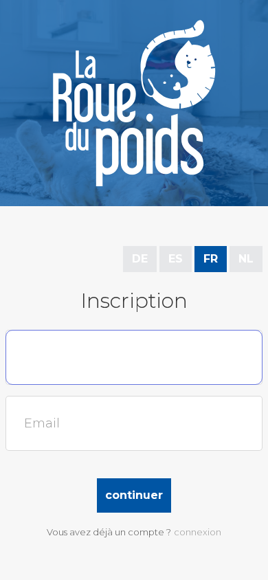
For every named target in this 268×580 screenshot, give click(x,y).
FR (210, 258)
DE (140, 258)
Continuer (134, 495)
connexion (197, 531)
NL (246, 258)
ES (175, 258)
